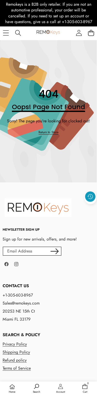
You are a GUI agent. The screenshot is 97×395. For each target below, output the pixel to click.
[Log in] (79, 33)
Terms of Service (17, 368)
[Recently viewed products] (90, 197)
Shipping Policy (16, 352)
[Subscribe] (54, 251)
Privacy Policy (15, 344)
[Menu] (6, 33)
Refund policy (15, 360)
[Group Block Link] (46, 352)
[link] (48, 132)
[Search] (18, 33)
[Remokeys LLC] (48, 33)
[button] (91, 33)
